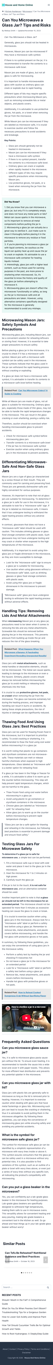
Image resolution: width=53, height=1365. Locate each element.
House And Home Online (34, 1358)
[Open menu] (48, 5)
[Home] (3, 11)
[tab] (21, 1272)
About (5, 1349)
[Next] (45, 1259)
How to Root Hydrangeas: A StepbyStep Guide (25, 1334)
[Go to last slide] (7, 1259)
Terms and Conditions (40, 1349)
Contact (12, 1349)
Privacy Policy (23, 1349)
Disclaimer (26, 1352)
